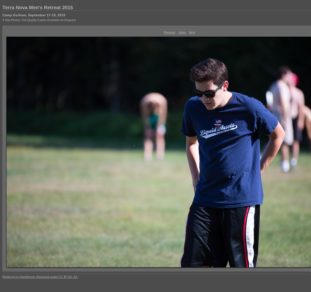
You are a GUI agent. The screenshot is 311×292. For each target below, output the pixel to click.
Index (182, 32)
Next (192, 32)
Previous (169, 32)
